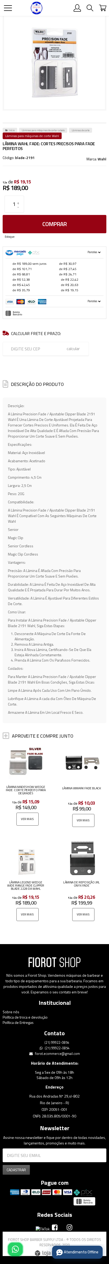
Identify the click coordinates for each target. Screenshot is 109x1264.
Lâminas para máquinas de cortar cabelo (43, 130)
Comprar (54, 223)
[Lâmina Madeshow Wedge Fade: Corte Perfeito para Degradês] (26, 786)
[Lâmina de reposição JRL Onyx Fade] (82, 881)
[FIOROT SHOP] (36, 8)
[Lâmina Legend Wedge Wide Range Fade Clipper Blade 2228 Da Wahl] (26, 881)
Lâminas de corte (80, 130)
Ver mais (27, 819)
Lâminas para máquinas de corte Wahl (32, 135)
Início (12, 130)
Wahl (102, 159)
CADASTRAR (16, 1170)
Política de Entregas (18, 1022)
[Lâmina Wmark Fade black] (82, 786)
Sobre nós (11, 1012)
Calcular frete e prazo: (36, 333)
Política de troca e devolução (25, 1017)
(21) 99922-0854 (56, 1042)
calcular (73, 348)
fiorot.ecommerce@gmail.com (57, 1053)
